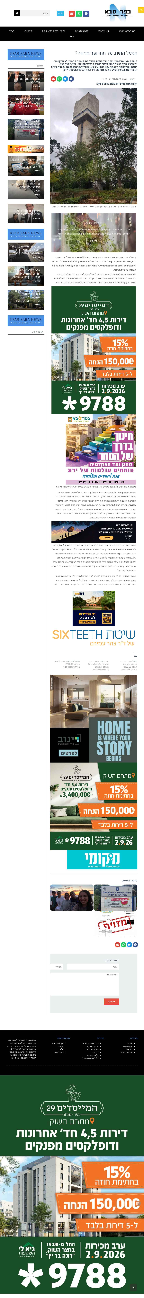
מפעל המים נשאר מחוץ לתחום (67, 661)
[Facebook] (86, 14)
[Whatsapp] (79, 14)
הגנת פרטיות (127, 1046)
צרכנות (95, 1052)
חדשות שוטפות (81, 31)
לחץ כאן (93, 240)
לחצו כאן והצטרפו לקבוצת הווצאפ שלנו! (116, 83)
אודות (130, 1043)
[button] (141, 10)
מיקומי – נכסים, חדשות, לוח (53, 31)
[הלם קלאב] (93, 531)
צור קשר (129, 1049)
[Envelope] (72, 14)
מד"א (62, 1049)
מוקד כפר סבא (58, 1043)
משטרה (61, 1046)
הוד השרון (28, 31)
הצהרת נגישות (126, 1052)
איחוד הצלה (59, 1052)
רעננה (11, 31)
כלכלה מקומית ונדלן (90, 1058)
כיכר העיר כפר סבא (127, 31)
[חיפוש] (17, 13)
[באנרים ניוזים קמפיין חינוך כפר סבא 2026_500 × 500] (101, 449)
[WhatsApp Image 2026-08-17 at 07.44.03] (93, 718)
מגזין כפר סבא (104, 31)
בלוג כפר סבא (92, 1055)
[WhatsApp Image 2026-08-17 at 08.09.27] (93, 805)
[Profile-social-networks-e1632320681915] (102, 859)
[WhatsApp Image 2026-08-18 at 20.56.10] (93, 349)
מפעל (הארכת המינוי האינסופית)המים (128, 662)
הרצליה (72, 36)
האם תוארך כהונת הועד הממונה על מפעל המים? (98, 662)
